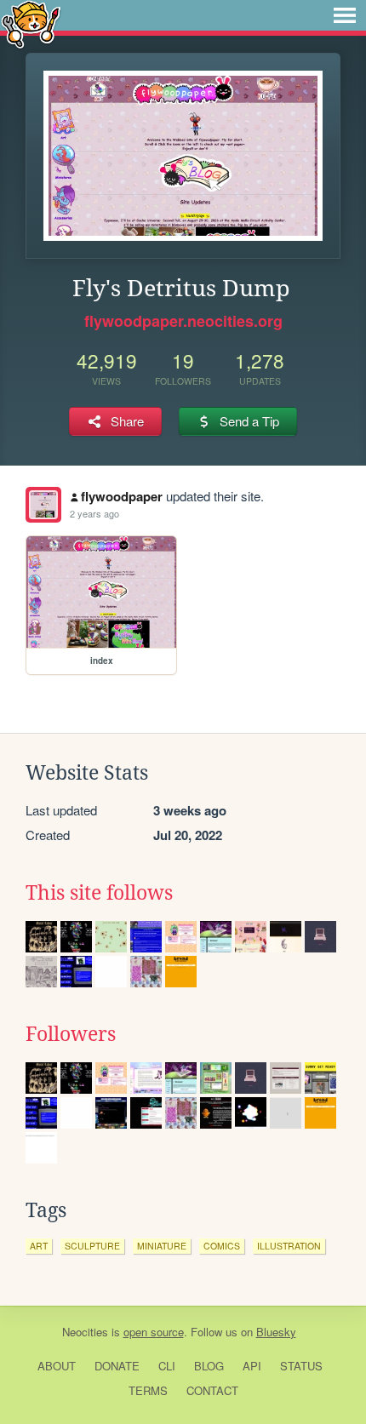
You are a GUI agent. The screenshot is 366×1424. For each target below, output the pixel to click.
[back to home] (31, 23)
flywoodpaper (122, 496)
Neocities (85, 1332)
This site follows (99, 893)
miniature (161, 1245)
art (39, 1245)
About (56, 1366)
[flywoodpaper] (43, 504)
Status (301, 1366)
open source (153, 1332)
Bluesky (276, 1332)
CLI (166, 1366)
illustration (289, 1245)
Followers (71, 1034)
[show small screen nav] (344, 15)
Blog (209, 1366)
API (252, 1366)
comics (221, 1245)
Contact (212, 1390)
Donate (117, 1366)
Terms (148, 1390)
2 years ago (94, 513)
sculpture (92, 1245)
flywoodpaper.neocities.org (183, 321)
